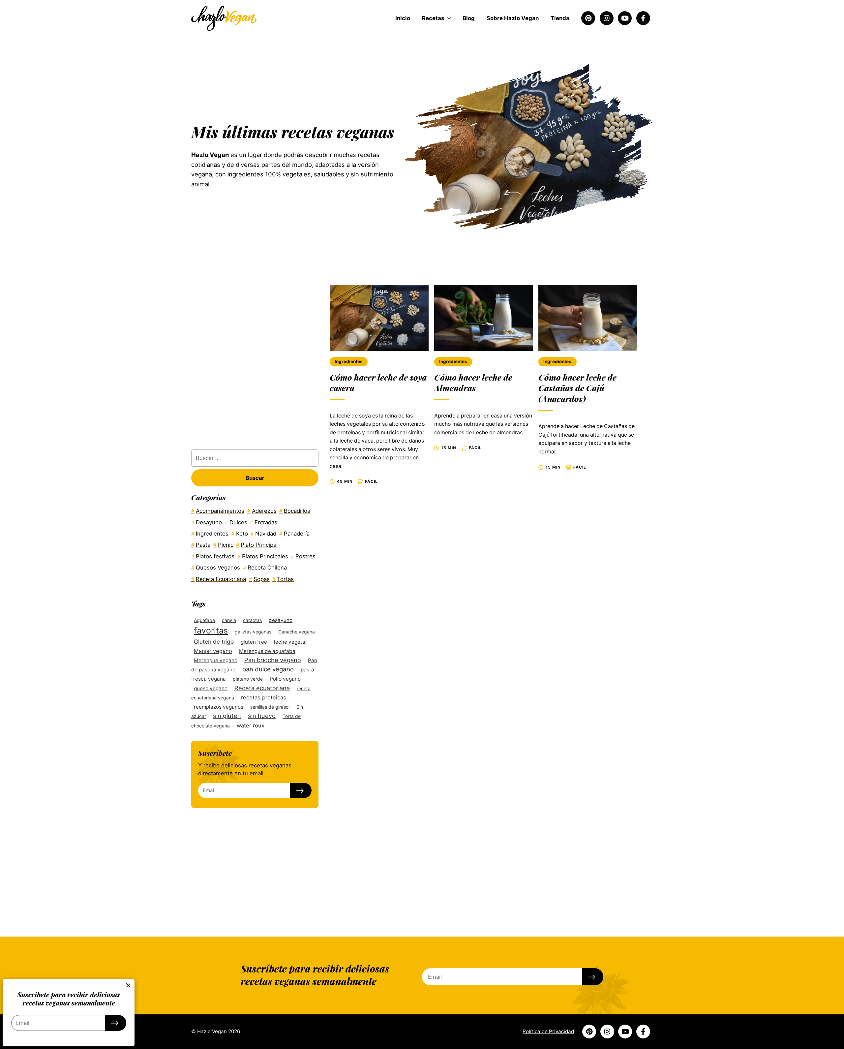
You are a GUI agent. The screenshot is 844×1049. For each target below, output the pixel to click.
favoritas (211, 630)
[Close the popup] (128, 985)
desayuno (280, 620)
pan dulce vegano (268, 669)
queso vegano (210, 688)
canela (229, 620)
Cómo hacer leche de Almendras (473, 382)
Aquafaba (204, 620)
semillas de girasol (269, 707)
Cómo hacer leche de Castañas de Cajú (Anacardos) (577, 388)
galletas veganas (253, 631)
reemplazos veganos (218, 707)
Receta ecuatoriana (262, 688)
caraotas (252, 620)
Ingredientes (349, 361)
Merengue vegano (215, 660)
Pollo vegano (285, 679)
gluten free (254, 642)
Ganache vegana (296, 631)
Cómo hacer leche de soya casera (378, 382)
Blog (469, 18)
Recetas (433, 18)
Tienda (560, 18)
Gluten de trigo (214, 641)
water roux (250, 725)
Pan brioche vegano (272, 659)
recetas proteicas (263, 697)
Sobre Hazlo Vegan (513, 18)
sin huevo (262, 715)
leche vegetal (290, 642)
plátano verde (248, 679)
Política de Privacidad (548, 1031)
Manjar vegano (213, 651)
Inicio (402, 18)
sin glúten (227, 715)
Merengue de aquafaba (267, 651)
